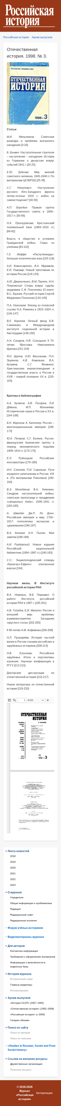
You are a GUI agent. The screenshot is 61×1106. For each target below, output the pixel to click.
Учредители (16, 897)
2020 (13, 867)
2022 (13, 879)
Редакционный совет (21, 914)
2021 (13, 873)
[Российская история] (30, 15)
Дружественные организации (26, 1064)
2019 (13, 862)
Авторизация (44, 1093)
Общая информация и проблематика (31, 903)
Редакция (15, 909)
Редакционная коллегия (23, 920)
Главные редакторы (21, 984)
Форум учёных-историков (25, 927)
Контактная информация (24, 951)
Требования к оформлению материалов (32, 956)
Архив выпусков (42, 37)
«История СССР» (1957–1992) (27, 1003)
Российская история (16, 37)
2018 (13, 856)
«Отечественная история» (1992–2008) (32, 1008)
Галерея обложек (19, 1020)
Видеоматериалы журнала (26, 936)
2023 (13, 885)
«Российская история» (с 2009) (27, 1014)
